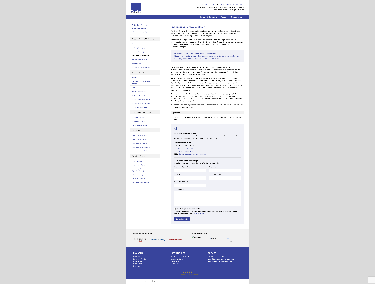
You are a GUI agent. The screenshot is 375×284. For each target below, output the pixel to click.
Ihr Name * (178, 174)
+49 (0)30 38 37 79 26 (185, 148)
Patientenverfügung (138, 52)
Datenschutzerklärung (199, 213)
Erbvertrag (135, 87)
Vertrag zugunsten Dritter (139, 107)
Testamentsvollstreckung (139, 91)
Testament (135, 77)
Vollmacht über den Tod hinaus (141, 103)
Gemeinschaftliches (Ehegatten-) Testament (142, 82)
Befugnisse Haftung (138, 117)
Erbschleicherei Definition (139, 135)
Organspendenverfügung (139, 59)
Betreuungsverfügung (138, 48)
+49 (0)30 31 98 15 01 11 (186, 151)
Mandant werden (139, 28)
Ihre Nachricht (179, 189)
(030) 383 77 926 (209, 4)
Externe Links (138, 261)
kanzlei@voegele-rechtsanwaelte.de (231, 4)
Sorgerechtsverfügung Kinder (141, 99)
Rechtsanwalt (138, 257)
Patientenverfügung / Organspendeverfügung (139, 170)
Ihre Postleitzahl (215, 174)
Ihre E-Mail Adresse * (181, 182)
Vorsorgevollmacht (137, 44)
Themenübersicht (140, 32)
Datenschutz (138, 264)
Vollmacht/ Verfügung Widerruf (141, 67)
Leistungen (201, 56)
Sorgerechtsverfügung (139, 178)
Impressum (137, 266)
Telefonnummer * (215, 167)
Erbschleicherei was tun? (139, 143)
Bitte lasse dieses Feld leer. (183, 167)
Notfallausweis (136, 63)
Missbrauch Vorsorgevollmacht (141, 125)
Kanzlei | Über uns (140, 25)
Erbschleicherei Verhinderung (141, 147)
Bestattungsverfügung (138, 95)
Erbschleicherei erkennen (139, 139)
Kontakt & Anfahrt (139, 259)
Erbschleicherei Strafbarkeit (140, 151)
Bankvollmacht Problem (139, 121)
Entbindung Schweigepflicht (140, 55)
